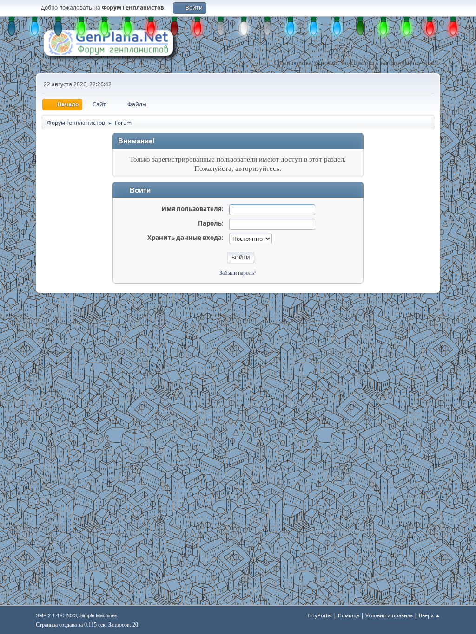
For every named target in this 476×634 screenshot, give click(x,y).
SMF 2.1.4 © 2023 (56, 615)
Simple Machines (98, 615)
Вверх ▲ (429, 615)
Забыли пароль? (237, 273)
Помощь (348, 615)
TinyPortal (319, 615)
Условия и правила (389, 615)
